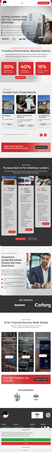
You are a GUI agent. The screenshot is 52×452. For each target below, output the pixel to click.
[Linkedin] (45, 427)
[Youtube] (48, 427)
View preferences (26, 447)
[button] (50, 429)
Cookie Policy (25, 450)
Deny (26, 443)
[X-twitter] (42, 427)
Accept (26, 439)
